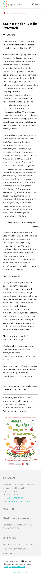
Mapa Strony (10, 553)
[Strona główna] (13, 4)
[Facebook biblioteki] (13, 509)
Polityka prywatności (15, 549)
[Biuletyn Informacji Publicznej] (5, 509)
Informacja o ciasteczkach (18, 544)
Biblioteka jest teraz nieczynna (16, 13)
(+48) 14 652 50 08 (14, 498)
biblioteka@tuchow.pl (19, 501)
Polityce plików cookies (14, 567)
